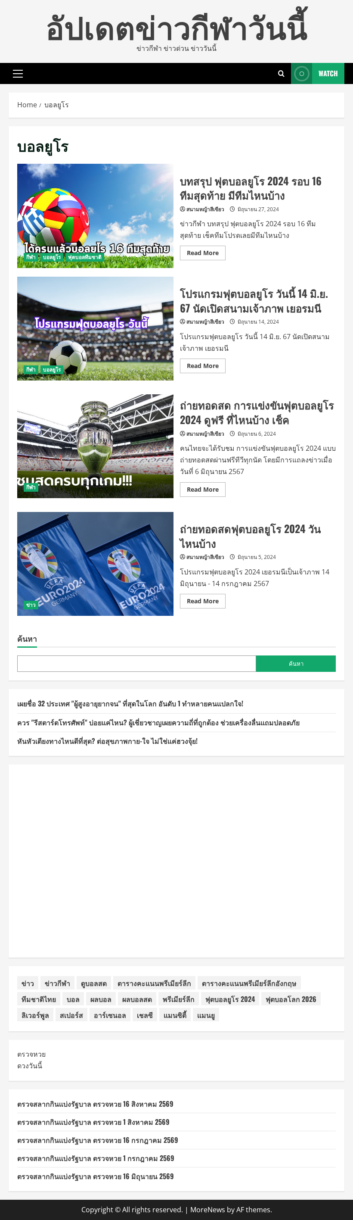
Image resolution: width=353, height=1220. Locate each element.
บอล (73, 999)
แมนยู (206, 1015)
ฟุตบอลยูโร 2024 (230, 999)
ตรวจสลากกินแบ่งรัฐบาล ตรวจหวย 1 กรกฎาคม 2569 (95, 1158)
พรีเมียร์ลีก (179, 999)
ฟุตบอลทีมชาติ (85, 257)
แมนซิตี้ (175, 1015)
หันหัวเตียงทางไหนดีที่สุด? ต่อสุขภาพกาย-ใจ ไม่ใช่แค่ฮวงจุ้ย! (107, 741)
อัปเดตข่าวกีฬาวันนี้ (176, 26)
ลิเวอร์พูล (35, 1015)
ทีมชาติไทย (39, 999)
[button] (18, 74)
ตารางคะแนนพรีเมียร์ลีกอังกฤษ (249, 983)
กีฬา (31, 257)
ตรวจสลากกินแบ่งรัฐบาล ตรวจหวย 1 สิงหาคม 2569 (93, 1122)
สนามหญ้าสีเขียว (205, 209)
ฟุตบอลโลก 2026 (291, 999)
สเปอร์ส (71, 1015)
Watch (328, 73)
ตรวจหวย (31, 1054)
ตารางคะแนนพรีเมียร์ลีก (154, 983)
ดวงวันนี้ (29, 1065)
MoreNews (207, 1209)
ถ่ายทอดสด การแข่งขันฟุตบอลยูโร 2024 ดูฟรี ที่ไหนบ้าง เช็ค (95, 446)
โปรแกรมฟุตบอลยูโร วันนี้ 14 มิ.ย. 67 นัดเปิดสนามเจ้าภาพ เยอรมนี (95, 329)
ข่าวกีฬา (57, 983)
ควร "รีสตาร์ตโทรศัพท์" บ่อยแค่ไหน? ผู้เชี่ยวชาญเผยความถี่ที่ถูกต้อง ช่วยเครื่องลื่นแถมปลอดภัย (158, 722)
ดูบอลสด (94, 983)
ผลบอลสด (137, 999)
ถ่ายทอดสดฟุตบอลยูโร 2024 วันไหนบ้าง (95, 564)
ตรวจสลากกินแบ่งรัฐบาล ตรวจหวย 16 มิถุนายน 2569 (95, 1176)
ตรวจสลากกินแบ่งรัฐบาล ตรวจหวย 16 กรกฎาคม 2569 (97, 1140)
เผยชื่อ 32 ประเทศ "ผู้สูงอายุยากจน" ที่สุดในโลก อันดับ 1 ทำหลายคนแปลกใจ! (130, 703)
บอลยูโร (52, 257)
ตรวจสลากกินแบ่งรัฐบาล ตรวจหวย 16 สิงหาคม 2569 (95, 1103)
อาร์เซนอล (110, 1015)
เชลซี (145, 1015)
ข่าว (31, 604)
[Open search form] (281, 73)
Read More (206, 254)
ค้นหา (27, 638)
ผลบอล (100, 999)
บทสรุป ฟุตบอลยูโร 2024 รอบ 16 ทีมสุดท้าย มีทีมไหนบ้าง (95, 216)
